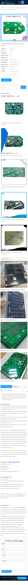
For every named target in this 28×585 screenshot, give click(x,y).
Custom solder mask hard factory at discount (11, 155)
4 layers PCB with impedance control (9, 350)
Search (23, 87)
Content (4, 560)
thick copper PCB (14, 462)
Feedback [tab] (15, 386)
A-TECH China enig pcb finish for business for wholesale (11, 123)
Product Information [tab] (6, 386)
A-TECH (3, 7)
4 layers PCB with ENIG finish (7, 381)
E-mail (3, 555)
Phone (3, 549)
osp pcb (23, 507)
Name (3, 543)
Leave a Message (7, 571)
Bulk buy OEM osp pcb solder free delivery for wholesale (11, 253)
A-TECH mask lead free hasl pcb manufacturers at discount (12, 220)
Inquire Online (6, 80)
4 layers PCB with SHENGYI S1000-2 (9, 320)
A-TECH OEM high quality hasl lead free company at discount (13, 187)
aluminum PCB (18, 496)
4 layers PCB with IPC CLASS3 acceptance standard (13, 289)
